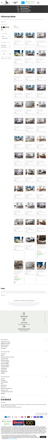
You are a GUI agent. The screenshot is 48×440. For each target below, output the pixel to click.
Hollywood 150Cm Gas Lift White (29, 110)
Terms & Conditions (5, 362)
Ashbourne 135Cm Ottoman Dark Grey (18, 94)
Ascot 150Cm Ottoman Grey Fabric (18, 161)
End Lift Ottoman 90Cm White (17, 228)
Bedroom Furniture (5, 345)
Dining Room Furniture (5, 343)
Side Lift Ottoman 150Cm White (17, 178)
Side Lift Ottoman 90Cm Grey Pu (40, 145)
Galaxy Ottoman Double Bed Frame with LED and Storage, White (41, 247)
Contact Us (3, 353)
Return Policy (3, 370)
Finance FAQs (4, 385)
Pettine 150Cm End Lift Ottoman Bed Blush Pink (41, 127)
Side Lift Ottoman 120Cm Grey (29, 59)
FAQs (2, 383)
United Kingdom (40, 413)
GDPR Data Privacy (5, 360)
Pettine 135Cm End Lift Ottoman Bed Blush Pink (41, 42)
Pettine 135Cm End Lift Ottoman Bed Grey (18, 110)
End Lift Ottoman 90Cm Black (40, 178)
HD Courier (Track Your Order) (7, 357)
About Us (3, 378)
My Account (3, 386)
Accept (43, 437)
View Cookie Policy (13, 438)
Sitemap (2, 373)
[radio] (37, 257)
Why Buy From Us (4, 390)
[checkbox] (6, 36)
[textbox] (3, 54)
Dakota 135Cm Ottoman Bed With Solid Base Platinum (29, 127)
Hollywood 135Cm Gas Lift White (29, 271)
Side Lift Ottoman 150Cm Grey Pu (17, 211)
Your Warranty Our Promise (7, 391)
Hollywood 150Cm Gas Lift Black (29, 178)
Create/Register (4, 382)
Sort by (15, 26)
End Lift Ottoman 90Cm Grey (29, 195)
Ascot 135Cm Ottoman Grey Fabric (41, 211)
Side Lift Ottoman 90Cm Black (17, 127)
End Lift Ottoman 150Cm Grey (29, 77)
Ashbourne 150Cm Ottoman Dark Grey (41, 161)
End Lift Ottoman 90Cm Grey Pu (40, 195)
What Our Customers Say (6, 388)
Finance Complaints (5, 365)
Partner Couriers (4, 358)
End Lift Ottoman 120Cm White (29, 145)
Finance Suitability (5, 363)
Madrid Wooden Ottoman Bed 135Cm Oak (41, 272)
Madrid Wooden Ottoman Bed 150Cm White (18, 246)
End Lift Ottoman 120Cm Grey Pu (29, 211)
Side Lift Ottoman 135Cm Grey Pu (40, 59)
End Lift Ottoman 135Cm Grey (29, 94)
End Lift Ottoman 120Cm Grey (29, 41)
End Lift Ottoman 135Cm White (17, 77)
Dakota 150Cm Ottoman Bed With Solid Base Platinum (29, 228)
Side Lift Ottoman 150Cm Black (40, 94)
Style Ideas (3, 348)
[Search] (23, 2)
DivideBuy (3, 393)
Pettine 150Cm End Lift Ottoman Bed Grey (30, 161)
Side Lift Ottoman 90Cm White (40, 77)
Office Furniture (4, 346)
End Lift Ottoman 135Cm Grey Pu (40, 110)
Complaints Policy (5, 366)
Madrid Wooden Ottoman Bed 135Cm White (18, 60)
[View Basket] (38, 2)
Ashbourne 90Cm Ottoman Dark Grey (41, 228)
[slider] (1, 57)
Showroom (3, 380)
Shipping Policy (4, 371)
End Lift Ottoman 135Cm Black (29, 246)
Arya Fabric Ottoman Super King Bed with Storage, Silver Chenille (18, 272)
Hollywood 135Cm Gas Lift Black (17, 195)
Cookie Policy (4, 368)
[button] (23, 429)
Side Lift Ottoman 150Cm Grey (17, 41)
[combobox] (20, 2)
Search (2, 355)
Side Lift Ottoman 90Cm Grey (17, 145)
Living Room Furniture (5, 341)
